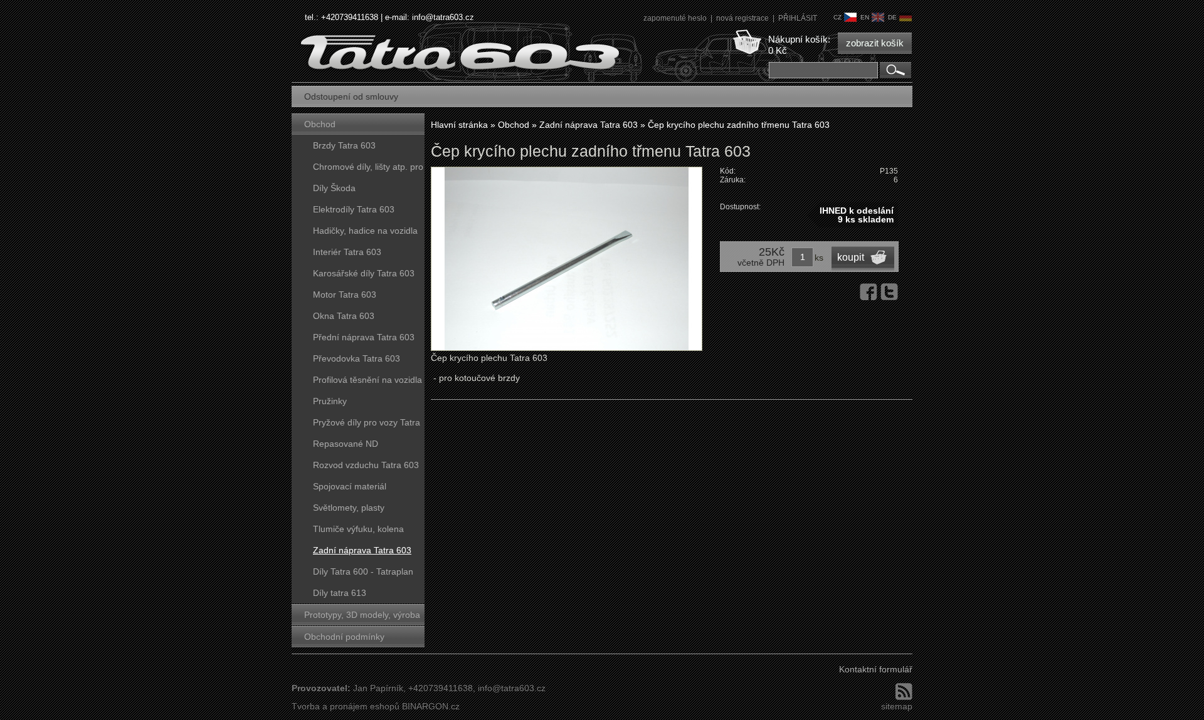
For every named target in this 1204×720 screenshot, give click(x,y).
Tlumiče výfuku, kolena (358, 529)
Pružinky (330, 401)
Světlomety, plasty (348, 508)
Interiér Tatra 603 (347, 252)
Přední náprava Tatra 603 (364, 337)
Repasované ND (345, 444)
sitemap (896, 706)
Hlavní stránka (459, 125)
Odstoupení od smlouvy (351, 96)
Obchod (319, 124)
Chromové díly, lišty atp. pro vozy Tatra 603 (368, 169)
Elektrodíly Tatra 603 (353, 209)
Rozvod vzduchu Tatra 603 (366, 465)
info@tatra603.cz (443, 17)
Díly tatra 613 (339, 593)
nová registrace (743, 18)
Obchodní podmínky (344, 637)
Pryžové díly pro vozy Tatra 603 (366, 425)
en (864, 17)
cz (837, 17)
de (892, 17)
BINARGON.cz (431, 706)
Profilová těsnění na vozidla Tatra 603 (367, 382)
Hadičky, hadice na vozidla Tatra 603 (365, 233)
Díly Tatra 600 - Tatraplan (363, 571)
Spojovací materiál (349, 486)
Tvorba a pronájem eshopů (345, 706)
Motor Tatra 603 (344, 295)
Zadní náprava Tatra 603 (362, 550)
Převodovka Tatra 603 (356, 358)
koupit (850, 257)
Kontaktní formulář (875, 669)
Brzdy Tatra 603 (344, 145)
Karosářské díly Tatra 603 (364, 273)
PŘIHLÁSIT (797, 18)
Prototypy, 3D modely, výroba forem (362, 617)
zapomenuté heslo (676, 18)
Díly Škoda (334, 188)
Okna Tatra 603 (343, 316)
